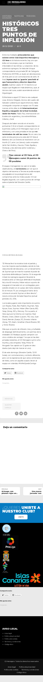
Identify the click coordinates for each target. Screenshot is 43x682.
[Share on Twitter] (21, 413)
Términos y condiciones (12, 641)
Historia (7, 16)
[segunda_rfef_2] (6, 530)
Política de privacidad (12, 636)
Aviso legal (8, 633)
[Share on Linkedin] (25, 413)
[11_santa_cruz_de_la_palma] (6, 555)
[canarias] (21, 580)
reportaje (8, 399)
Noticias (19, 16)
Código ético (8, 644)
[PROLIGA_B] (10, 543)
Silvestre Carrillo (8, 406)
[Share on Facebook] (16, 413)
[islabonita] (5, 567)
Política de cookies (10, 639)
